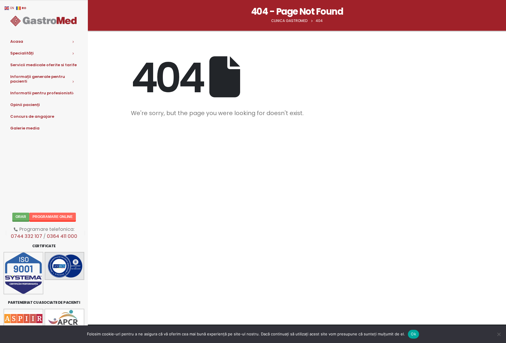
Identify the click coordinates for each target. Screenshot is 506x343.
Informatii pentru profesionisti (41, 93)
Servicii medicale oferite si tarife (43, 65)
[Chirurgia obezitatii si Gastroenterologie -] (44, 20)
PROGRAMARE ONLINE (53, 217)
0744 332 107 (26, 236)
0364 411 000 (62, 236)
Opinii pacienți (25, 104)
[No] (499, 334)
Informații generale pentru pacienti (37, 79)
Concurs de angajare (32, 116)
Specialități (22, 53)
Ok (413, 334)
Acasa (16, 41)
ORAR (21, 217)
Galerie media (25, 128)
